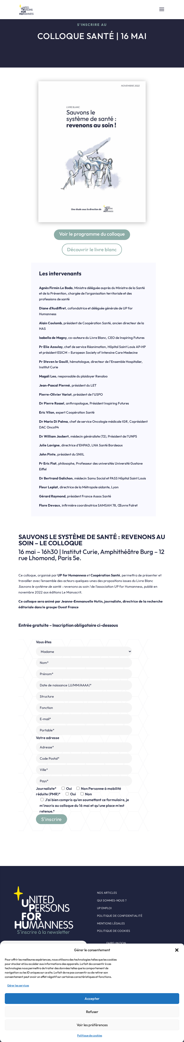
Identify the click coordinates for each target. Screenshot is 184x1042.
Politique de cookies (89, 1035)
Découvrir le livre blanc (92, 249)
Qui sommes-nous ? (111, 900)
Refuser (92, 1011)
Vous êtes (82, 727)
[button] (176, 950)
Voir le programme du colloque (92, 234)
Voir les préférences (92, 1025)
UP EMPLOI (104, 908)
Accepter (92, 998)
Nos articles (107, 892)
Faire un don (116, 943)
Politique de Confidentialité (119, 915)
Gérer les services (18, 985)
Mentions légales (111, 923)
